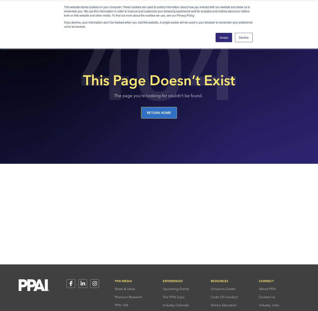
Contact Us (267, 297)
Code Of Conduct (224, 297)
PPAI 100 (121, 305)
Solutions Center (223, 289)
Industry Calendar (176, 305)
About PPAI (267, 289)
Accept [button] (224, 37)
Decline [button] (244, 37)
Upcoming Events (176, 289)
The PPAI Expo (174, 297)
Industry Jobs (269, 305)
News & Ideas (125, 289)
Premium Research (128, 297)
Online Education (224, 305)
